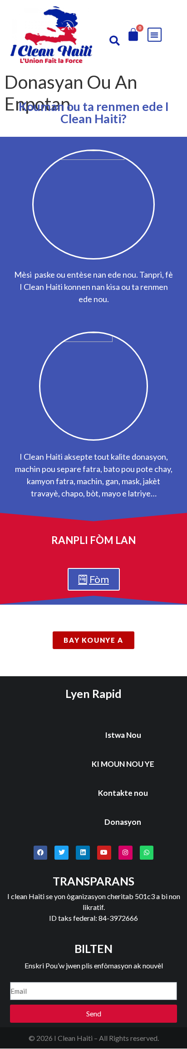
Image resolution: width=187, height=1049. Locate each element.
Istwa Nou (123, 735)
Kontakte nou (123, 793)
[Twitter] (61, 853)
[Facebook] (41, 853)
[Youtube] (104, 853)
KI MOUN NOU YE (123, 764)
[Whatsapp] (147, 853)
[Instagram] (125, 853)
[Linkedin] (83, 853)
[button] (114, 40)
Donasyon (122, 822)
